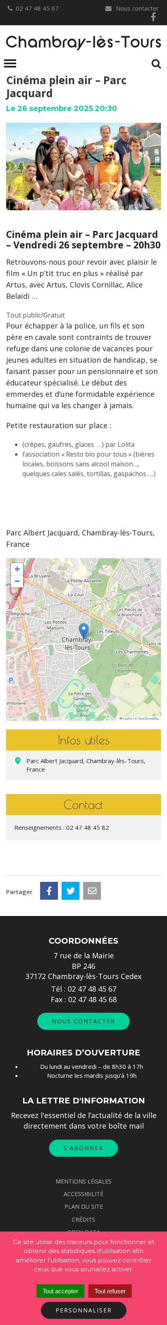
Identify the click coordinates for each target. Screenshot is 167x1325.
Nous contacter (136, 8)
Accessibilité (83, 1194)
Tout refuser (110, 1291)
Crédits (83, 1219)
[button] (84, 631)
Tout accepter (60, 1291)
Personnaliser (84, 1310)
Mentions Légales (83, 1181)
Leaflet (127, 718)
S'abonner (83, 1148)
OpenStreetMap (148, 718)
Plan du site (83, 1206)
